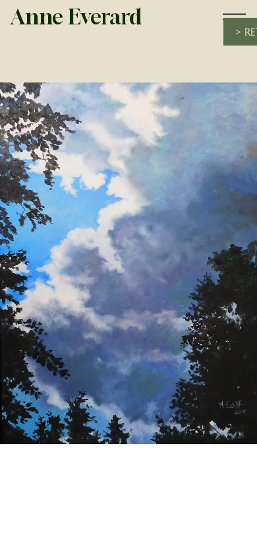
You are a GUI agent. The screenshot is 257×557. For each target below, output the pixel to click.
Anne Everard (76, 16)
